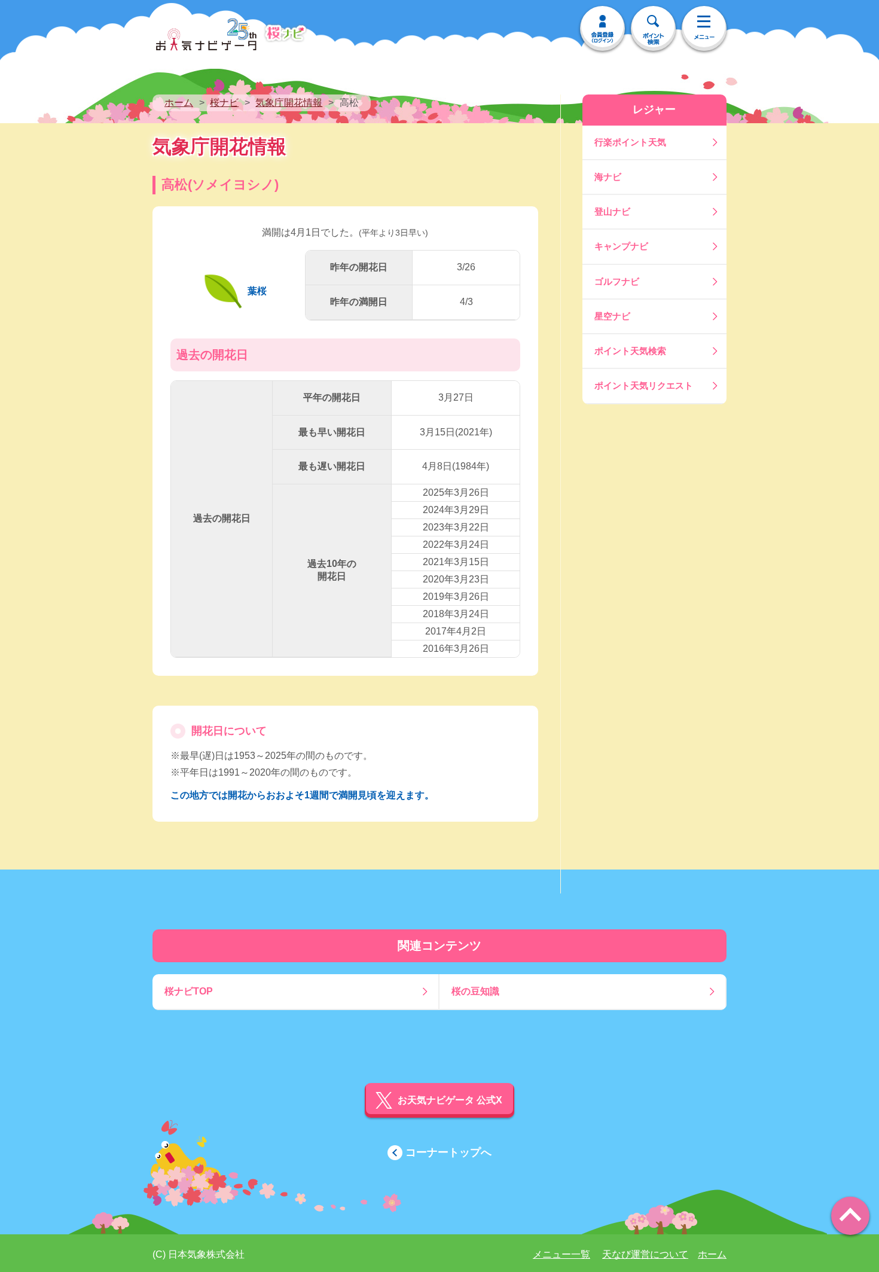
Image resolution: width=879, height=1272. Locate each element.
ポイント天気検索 (630, 351)
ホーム (178, 102)
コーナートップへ (448, 1152)
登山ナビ (612, 211)
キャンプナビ (621, 246)
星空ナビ (612, 316)
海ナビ (607, 177)
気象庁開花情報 (288, 102)
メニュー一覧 (561, 1254)
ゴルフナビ (616, 281)
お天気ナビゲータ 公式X (450, 1100)
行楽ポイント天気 (630, 142)
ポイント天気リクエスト (643, 385)
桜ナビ (224, 102)
